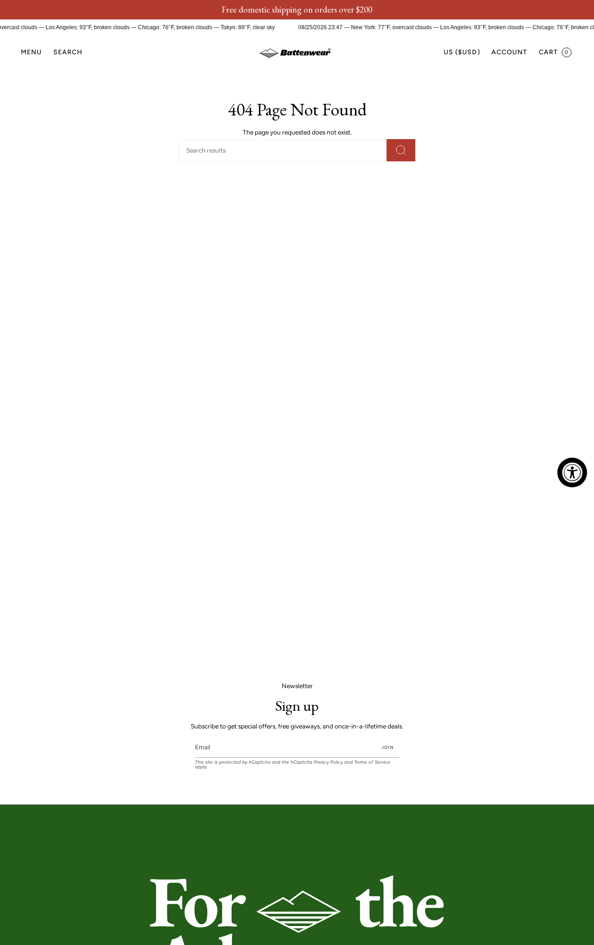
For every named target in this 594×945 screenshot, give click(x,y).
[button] (68, 52)
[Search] (401, 150)
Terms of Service (372, 762)
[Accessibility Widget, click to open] (572, 472)
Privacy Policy (328, 762)
